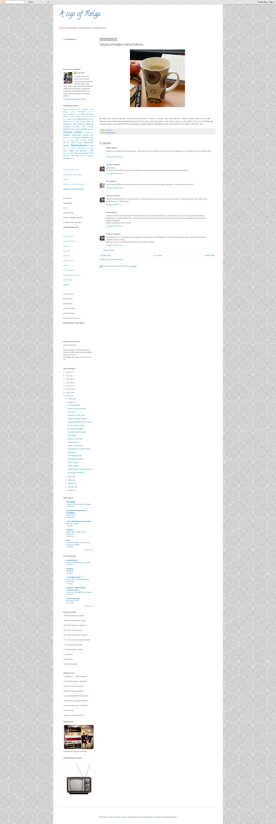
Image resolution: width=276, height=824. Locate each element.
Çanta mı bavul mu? (75, 446)
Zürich (73, 158)
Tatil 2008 (74, 153)
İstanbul (66, 135)
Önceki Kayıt (210, 255)
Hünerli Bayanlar (73, 599)
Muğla (79, 142)
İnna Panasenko (74, 405)
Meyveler (66, 142)
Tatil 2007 (66, 153)
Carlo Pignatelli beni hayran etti (80, 469)
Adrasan (79, 109)
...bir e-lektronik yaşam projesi (78, 521)
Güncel (66, 129)
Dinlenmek (72, 452)
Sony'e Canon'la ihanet (77, 409)
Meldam (90, 140)
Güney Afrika (75, 129)
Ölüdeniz (74, 148)
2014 (68, 376)
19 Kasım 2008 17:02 (114, 188)
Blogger (150, 817)
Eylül (70, 480)
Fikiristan (81, 124)
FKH (68, 540)
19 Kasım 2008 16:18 (114, 174)
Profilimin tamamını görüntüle (74, 99)
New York (66, 148)
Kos (64, 140)
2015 (68, 372)
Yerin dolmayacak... (75, 456)
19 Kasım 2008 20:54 (114, 245)
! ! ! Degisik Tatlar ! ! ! (75, 577)
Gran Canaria (87, 127)
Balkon (83, 114)
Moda (73, 143)
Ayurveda (77, 114)
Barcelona (89, 114)
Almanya (73, 112)
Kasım (70, 402)
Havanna (90, 129)
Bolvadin (90, 116)
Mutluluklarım (110, 132)
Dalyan (69, 119)
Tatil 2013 (83, 156)
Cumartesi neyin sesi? (76, 415)
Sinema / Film (86, 150)
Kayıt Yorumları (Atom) (114, 260)
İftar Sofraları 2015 (72, 601)
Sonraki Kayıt (105, 255)
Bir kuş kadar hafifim (75, 429)
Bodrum (84, 116)
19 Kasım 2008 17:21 (114, 205)
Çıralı (65, 119)
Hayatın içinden (73, 132)
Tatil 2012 (75, 156)
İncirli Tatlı (71, 412)
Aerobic (85, 109)
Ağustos (71, 483)
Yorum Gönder (108, 250)
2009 (68, 393)
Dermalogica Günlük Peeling (79, 449)
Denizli (66, 122)
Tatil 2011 (66, 156)
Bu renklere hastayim (76, 473)
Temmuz (71, 487)
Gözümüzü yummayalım (77, 432)
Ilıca (92, 132)
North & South (73, 462)
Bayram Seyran (69, 116)
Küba (77, 140)
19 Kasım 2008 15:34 (114, 157)
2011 (68, 386)
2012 (68, 383)
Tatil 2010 (89, 153)
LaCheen (70, 530)
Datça (75, 119)
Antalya (71, 114)
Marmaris (83, 140)
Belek (78, 116)
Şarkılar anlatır (73, 442)
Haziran (71, 490)
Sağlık (71, 151)
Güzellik (83, 129)
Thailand (90, 156)
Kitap (77, 137)
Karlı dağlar (72, 436)
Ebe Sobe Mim (83, 122)
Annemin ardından (72, 523)
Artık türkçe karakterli (76, 459)
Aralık (70, 399)
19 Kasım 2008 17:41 (114, 226)
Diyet (72, 121)
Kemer (72, 138)
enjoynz (124, 817)
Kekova (66, 138)
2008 (68, 396)
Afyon (91, 109)
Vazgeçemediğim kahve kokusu (80, 422)
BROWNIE (70, 571)
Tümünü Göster (88, 550)
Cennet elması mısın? (76, 425)
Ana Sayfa (158, 255)
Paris (88, 148)
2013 (68, 379)
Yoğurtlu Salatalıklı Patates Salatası (78, 562)
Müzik (91, 146)
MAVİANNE (70, 502)
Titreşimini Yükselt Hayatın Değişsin (78, 504)
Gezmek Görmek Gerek (78, 125)
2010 (68, 389)
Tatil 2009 (81, 153)
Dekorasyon (82, 119)
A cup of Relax (79, 14)
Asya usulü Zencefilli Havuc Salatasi (78, 592)
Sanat (77, 151)
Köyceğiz (71, 140)
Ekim (70, 477)
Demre (91, 119)
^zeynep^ (110, 165)
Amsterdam (82, 112)
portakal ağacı (72, 560)
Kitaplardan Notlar (86, 138)
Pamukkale (82, 148)
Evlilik (74, 124)
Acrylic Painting (69, 109)
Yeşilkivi (69, 569)
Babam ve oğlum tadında (77, 419)
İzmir (91, 135)
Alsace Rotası (71, 515)
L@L (108, 181)
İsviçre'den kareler (80, 135)
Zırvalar (66, 158)
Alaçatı (65, 112)
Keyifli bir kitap (73, 466)
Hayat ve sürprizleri (75, 439)
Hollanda (87, 132)
